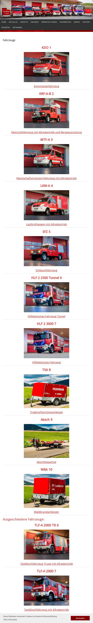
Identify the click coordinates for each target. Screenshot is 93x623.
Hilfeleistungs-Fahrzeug (46, 362)
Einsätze (24, 22)
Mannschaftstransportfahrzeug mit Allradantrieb (46, 178)
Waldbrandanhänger (46, 512)
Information (65, 22)
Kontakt (86, 22)
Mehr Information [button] (10, 619)
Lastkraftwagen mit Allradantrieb (46, 224)
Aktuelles (13, 22)
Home (3, 22)
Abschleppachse (46, 462)
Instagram (17, 27)
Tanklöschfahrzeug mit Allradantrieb (46, 609)
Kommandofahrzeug (46, 86)
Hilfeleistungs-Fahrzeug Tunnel (46, 316)
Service (77, 22)
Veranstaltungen (49, 22)
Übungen (35, 22)
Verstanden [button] (80, 618)
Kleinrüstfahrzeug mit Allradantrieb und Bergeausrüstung (46, 132)
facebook (5, 27)
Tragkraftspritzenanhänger (46, 412)
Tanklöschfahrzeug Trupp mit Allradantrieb (46, 563)
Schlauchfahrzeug (46, 270)
